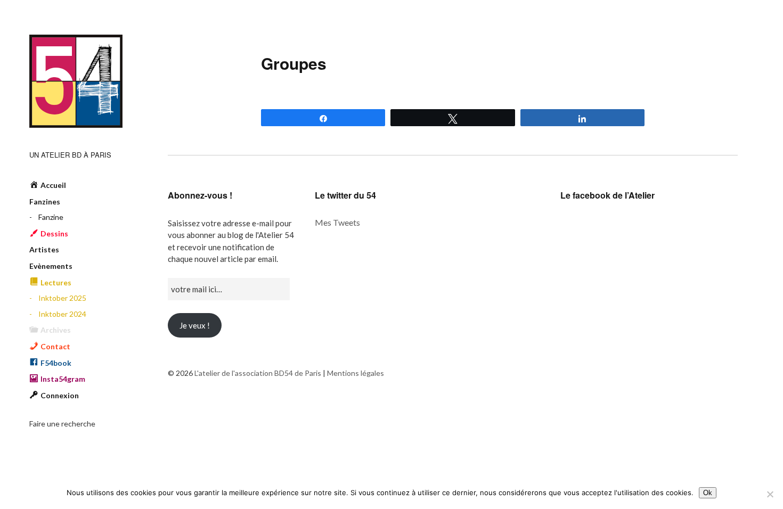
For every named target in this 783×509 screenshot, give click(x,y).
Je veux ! (195, 325)
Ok (707, 493)
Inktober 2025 (62, 297)
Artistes (44, 249)
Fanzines (44, 201)
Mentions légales (355, 372)
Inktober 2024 (62, 313)
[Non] (769, 494)
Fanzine (50, 216)
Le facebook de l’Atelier (607, 195)
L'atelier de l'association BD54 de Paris (76, 81)
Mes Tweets (337, 222)
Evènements (50, 265)
